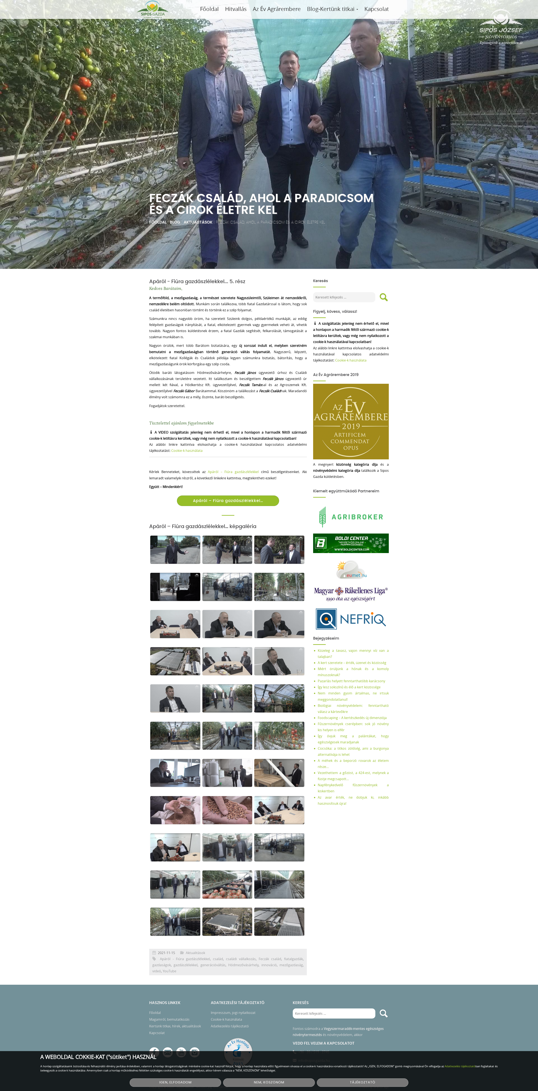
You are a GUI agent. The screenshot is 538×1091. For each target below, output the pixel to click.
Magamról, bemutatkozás (169, 1019)
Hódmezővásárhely (243, 965)
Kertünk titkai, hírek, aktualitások (175, 1026)
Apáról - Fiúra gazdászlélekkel (185, 959)
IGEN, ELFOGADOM (175, 1082)
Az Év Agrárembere (277, 9)
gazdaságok (161, 965)
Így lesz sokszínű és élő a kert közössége (349, 687)
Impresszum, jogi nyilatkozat (233, 1012)
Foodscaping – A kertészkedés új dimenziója (352, 717)
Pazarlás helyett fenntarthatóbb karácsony (351, 681)
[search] (384, 297)
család (218, 959)
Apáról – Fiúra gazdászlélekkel (233, 471)
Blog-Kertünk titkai (331, 9)
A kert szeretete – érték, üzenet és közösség (352, 662)
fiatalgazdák (293, 959)
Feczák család (270, 959)
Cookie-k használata (187, 450)
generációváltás (212, 965)
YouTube (169, 971)
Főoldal (209, 9)
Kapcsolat (376, 9)
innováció (269, 965)
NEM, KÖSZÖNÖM (269, 1082)
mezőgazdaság (291, 965)
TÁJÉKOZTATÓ (362, 1082)
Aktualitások (198, 222)
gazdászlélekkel (186, 965)
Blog (175, 222)
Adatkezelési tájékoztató (230, 1026)
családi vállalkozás (241, 959)
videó (156, 971)
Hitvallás (236, 9)
